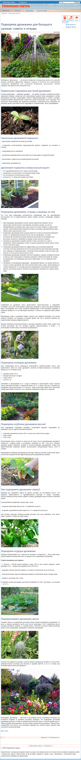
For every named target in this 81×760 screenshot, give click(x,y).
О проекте (23, 2)
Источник (4, 731)
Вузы (76, 20)
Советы (18, 10)
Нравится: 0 (45, 737)
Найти (77, 2)
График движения (64, 21)
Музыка (70, 20)
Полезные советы (14, 13)
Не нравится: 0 (54, 737)
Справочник (42, 10)
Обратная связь (9, 2)
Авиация (29, 10)
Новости (6, 10)
